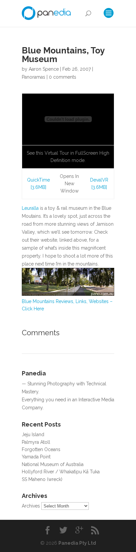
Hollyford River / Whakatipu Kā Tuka (61, 471)
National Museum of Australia (53, 464)
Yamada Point (36, 456)
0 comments (62, 77)
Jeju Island (33, 434)
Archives (31, 506)
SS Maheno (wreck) (42, 479)
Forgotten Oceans (41, 449)
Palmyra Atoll (36, 442)
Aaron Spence (44, 69)
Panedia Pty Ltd (77, 543)
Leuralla (30, 208)
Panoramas (33, 77)
